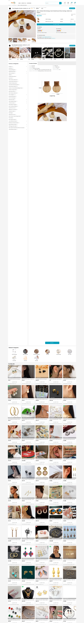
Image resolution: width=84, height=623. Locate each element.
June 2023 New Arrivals (13, 121)
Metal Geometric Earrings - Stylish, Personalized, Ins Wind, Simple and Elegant (28, 379)
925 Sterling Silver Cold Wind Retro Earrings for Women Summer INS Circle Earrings (56, 539)
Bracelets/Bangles (12, 69)
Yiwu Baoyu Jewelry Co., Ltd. (12, 383)
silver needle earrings (13, 101)
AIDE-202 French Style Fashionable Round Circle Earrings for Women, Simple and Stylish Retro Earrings (14, 459)
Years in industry (43, 7)
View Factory (72, 8)
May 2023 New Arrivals (13, 124)
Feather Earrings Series (13, 89)
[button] (34, 24)
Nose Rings (11, 112)
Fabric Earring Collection (13, 79)
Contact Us (53, 38)
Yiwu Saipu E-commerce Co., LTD (26, 423)
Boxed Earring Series (13, 96)
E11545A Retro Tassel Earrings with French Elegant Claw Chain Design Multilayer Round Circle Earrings (69, 419)
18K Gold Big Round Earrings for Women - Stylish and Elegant (14, 419)
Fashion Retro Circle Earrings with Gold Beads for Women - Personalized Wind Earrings (69, 479)
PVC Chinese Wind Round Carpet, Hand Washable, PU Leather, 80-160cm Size (28, 459)
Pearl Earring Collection (13, 86)
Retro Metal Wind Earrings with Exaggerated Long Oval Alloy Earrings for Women (56, 579)
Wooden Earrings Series (13, 83)
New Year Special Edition (13, 106)
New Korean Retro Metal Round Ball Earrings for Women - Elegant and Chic (42, 499)
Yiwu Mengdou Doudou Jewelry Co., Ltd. (41, 544)
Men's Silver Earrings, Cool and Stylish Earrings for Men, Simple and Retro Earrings (28, 539)
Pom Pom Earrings (12, 97)
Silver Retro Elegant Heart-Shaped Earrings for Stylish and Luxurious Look (56, 479)
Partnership (11, 117)
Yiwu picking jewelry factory (54, 604)
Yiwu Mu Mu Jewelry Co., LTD (40, 443)
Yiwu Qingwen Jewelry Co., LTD (26, 403)
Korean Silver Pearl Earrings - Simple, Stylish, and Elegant (14, 519)
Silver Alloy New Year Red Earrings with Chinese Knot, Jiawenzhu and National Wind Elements (42, 539)
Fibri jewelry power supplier (67, 383)
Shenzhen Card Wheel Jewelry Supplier (41, 604)
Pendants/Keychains (13, 76)
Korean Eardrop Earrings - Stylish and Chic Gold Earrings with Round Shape (69, 579)
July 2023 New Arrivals (13, 129)
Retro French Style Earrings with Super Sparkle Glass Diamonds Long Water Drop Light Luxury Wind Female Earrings (14, 499)
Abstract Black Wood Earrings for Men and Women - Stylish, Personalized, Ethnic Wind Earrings (56, 519)
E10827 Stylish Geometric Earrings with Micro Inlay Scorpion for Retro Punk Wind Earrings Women (42, 419)
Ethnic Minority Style (13, 119)
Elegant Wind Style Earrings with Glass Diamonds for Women (28, 559)
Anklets (10, 74)
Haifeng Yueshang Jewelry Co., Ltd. (41, 564)
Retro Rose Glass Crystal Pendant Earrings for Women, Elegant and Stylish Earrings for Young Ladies (56, 439)
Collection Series (12, 111)
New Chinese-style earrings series (15, 116)
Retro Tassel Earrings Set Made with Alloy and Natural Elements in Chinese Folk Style (56, 499)
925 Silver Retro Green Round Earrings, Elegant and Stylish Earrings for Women (14, 379)
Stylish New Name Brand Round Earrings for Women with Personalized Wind (69, 399)
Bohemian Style (12, 99)
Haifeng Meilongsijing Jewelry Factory (55, 383)
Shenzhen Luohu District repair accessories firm (55, 524)
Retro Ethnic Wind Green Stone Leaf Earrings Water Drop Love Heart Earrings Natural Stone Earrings (14, 579)
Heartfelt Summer (12, 107)
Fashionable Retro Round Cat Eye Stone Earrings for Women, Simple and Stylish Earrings (28, 419)
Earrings (11, 66)
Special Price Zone (12, 114)
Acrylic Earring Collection (13, 81)
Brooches (11, 78)
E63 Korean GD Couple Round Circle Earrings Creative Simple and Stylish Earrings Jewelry (14, 559)
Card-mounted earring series (14, 84)
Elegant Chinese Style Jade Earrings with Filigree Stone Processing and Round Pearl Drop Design (56, 379)
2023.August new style (13, 126)
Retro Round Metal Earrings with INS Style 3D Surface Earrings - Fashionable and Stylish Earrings (28, 399)
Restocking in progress (13, 104)
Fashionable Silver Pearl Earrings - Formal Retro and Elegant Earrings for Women (42, 459)
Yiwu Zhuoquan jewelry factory (68, 443)
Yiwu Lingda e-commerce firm (13, 584)
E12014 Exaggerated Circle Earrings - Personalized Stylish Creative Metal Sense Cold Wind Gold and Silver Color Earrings (56, 559)
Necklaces (11, 68)
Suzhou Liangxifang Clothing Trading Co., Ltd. (42, 403)
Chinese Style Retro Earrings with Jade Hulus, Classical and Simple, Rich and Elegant (42, 399)
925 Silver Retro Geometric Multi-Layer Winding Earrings (69, 499)
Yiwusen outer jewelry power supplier (14, 604)
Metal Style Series (12, 91)
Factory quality (33, 7)
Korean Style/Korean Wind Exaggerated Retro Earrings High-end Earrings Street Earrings (42, 479)
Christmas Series (12, 102)
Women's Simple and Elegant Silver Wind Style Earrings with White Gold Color (28, 479)
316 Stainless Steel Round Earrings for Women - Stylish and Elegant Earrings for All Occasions (42, 379)
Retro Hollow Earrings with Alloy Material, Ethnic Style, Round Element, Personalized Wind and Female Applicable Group (56, 459)
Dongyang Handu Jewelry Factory (41, 524)
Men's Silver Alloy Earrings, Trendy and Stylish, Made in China (14, 479)
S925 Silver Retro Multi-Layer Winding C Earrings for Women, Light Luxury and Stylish (14, 439)
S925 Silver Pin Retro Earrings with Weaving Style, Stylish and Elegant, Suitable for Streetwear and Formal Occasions (28, 579)
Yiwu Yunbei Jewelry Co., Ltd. (26, 544)
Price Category (12, 94)
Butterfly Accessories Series (14, 122)
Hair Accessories (12, 73)
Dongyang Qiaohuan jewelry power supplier (15, 443)
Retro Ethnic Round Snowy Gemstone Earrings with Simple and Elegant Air (28, 439)
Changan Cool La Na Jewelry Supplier (41, 383)
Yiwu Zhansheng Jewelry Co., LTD (27, 564)
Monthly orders (38, 7)
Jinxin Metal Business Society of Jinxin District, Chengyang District (55, 403)
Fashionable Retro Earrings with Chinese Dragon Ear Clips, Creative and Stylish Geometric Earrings (69, 379)
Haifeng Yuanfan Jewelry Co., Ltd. (54, 544)
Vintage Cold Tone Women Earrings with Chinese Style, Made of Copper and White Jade (69, 559)
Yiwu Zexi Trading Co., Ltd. (39, 584)
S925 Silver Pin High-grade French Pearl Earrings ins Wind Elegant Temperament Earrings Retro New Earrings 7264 (14, 399)
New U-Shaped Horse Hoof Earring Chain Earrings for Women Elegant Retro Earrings (42, 559)
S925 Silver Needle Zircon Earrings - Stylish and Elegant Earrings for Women (69, 519)
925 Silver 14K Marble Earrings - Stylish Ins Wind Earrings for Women (56, 419)
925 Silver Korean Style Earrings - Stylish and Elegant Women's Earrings (28, 499)
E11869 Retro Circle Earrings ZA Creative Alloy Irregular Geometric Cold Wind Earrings (28, 519)
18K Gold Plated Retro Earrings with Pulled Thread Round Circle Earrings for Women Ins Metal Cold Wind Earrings (56, 399)
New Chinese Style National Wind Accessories (17, 127)
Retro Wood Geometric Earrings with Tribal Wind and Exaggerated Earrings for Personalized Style (69, 539)
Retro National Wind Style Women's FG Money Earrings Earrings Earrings (69, 439)
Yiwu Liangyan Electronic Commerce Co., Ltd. (55, 423)
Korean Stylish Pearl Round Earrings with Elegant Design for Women (42, 519)
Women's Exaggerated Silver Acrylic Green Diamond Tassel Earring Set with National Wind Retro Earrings (42, 439)
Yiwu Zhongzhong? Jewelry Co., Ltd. (13, 423)
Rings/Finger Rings (12, 71)
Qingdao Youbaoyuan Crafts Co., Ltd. (14, 403)
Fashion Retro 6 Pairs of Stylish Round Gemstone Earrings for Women (69, 459)
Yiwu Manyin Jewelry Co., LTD (13, 544)
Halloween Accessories (13, 109)
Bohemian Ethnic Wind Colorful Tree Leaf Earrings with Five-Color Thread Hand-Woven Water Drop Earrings (42, 579)
